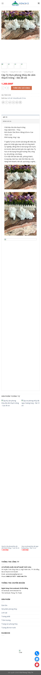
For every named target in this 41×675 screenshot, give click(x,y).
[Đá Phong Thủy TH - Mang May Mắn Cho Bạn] (20, 3)
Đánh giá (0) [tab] (7, 121)
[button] (37, 37)
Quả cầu (4, 605)
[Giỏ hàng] (39, 3)
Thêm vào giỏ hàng (21, 88)
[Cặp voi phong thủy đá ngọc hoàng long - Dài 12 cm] (30, 471)
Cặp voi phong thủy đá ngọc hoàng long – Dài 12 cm (29, 547)
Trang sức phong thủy (9, 624)
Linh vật (10, 98)
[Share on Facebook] (6, 102)
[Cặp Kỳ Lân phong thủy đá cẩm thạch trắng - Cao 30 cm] (10, 471)
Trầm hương (6, 620)
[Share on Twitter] (10, 102)
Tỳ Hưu (24, 98)
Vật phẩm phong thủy (9, 609)
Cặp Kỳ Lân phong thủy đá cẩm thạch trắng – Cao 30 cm (10, 547)
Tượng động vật (28, 72)
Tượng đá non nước (16, 72)
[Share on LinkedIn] (20, 102)
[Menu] (2, 3)
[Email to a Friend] (13, 102)
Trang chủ (4, 72)
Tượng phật (5, 616)
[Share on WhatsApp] (3, 102)
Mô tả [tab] (5, 117)
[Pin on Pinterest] (16, 102)
